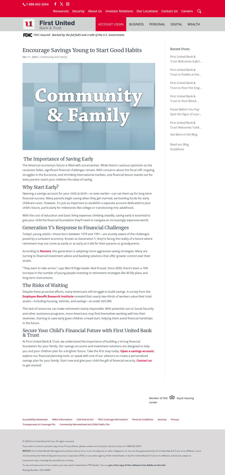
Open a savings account (137, 351)
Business (136, 24)
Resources (61, 11)
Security (78, 11)
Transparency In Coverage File (38, 424)
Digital (176, 24)
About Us (95, 11)
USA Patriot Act (85, 419)
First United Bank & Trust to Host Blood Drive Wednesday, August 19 (183, 98)
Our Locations (147, 11)
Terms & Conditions (142, 419)
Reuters (45, 251)
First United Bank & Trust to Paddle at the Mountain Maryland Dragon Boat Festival (184, 72)
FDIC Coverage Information (113, 419)
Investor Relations (119, 11)
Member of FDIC (158, 398)
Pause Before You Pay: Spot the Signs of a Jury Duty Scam (185, 112)
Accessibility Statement (35, 419)
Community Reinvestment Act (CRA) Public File (85, 424)
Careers (187, 11)
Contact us (144, 360)
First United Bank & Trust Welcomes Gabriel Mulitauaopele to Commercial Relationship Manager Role (186, 59)
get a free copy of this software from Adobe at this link (137, 465)
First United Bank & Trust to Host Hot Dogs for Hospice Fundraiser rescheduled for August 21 (185, 85)
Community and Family (53, 57)
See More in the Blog (183, 134)
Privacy (175, 419)
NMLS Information (62, 419)
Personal (157, 24)
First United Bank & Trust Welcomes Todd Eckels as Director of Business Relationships (185, 125)
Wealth (194, 24)
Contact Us (169, 11)
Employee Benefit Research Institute (47, 296)
